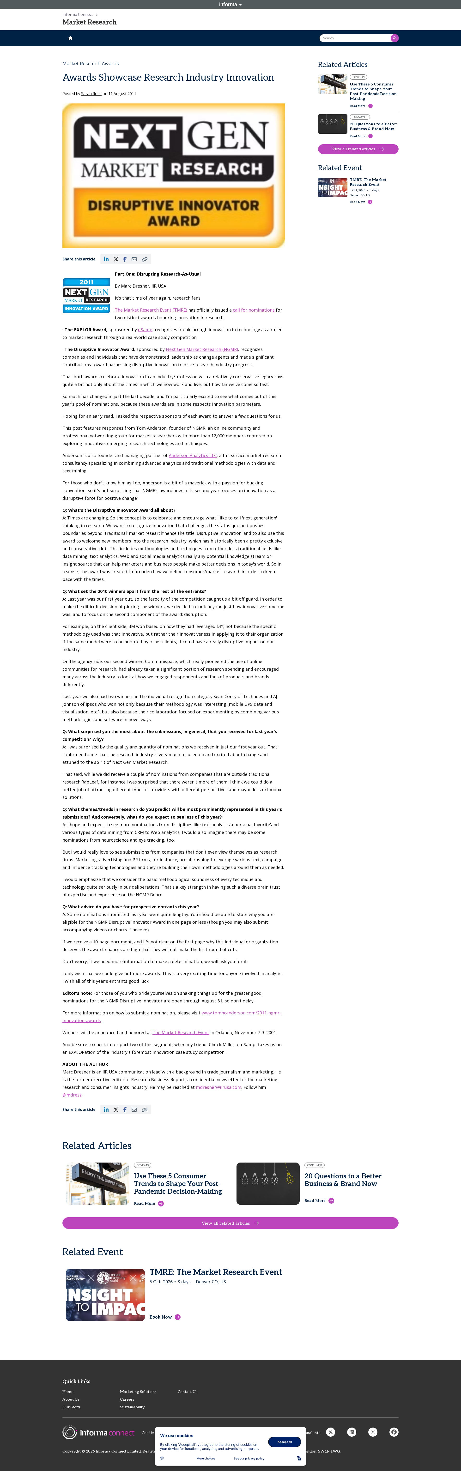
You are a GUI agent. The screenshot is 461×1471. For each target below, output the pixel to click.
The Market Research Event (180, 1032)
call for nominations (254, 310)
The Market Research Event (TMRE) (151, 310)
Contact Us (187, 1392)
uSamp (145, 329)
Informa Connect (77, 14)
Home (67, 1392)
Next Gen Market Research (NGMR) (202, 349)
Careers (127, 1399)
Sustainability (132, 1407)
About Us (70, 1399)
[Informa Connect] (351, 1432)
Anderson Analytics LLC (193, 455)
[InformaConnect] (330, 1432)
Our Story (71, 1407)
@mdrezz (72, 1095)
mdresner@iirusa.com (218, 1087)
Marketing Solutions (138, 1392)
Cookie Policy (154, 1433)
